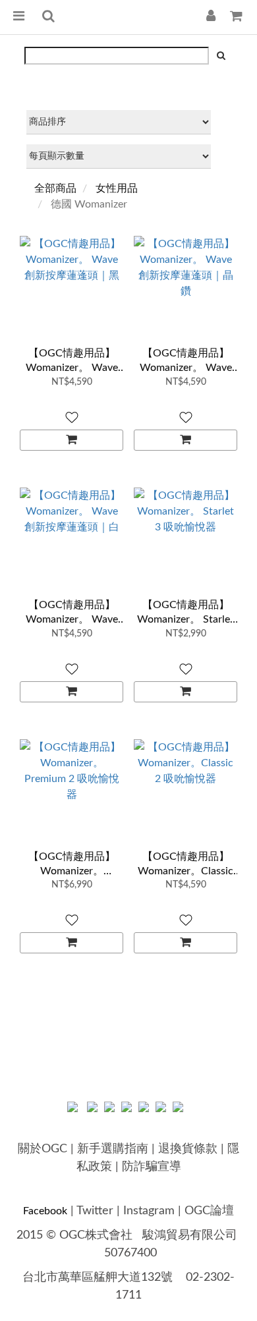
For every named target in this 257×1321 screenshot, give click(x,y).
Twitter (94, 1211)
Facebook (45, 1211)
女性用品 (117, 188)
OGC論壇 (209, 1211)
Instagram (149, 1211)
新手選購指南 (112, 1149)
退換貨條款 (187, 1149)
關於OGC (42, 1149)
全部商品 (55, 188)
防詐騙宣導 (151, 1167)
